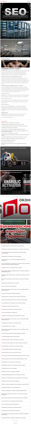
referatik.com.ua (3, 1)
